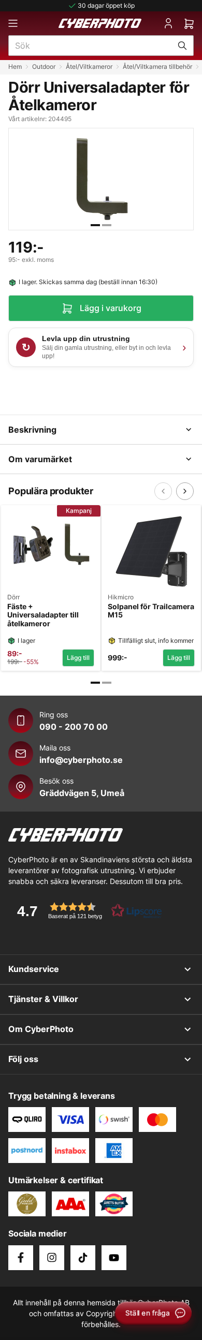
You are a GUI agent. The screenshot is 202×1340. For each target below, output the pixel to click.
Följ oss (23, 1059)
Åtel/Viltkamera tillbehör (157, 66)
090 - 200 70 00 (73, 726)
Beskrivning (32, 429)
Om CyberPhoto (41, 1029)
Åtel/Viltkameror (89, 66)
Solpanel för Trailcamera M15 (151, 611)
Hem (15, 66)
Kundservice (33, 969)
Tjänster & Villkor (43, 999)
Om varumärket (40, 459)
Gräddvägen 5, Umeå (81, 793)
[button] (86, 910)
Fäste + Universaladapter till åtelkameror (43, 615)
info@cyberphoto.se (81, 760)
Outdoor (43, 66)
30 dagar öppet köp (106, 5)
